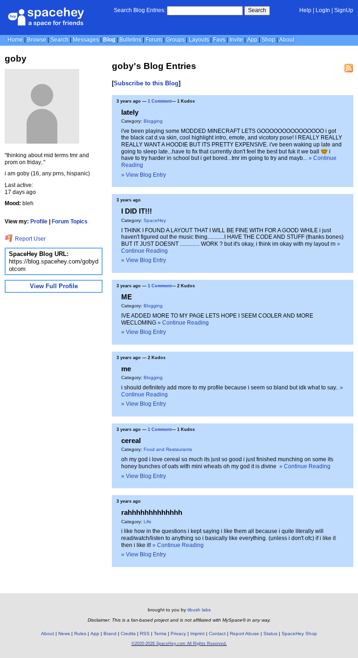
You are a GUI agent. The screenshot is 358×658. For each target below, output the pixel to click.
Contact (217, 633)
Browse (36, 39)
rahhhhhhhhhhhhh (151, 512)
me (126, 369)
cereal (131, 440)
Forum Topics (70, 221)
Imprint (197, 633)
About (286, 39)
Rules (80, 633)
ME (126, 297)
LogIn (323, 10)
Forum (153, 39)
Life (147, 521)
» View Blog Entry (143, 175)
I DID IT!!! (136, 211)
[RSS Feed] (348, 68)
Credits (128, 633)
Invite (236, 39)
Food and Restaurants (168, 449)
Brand (110, 633)
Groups (175, 39)
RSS (145, 633)
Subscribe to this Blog (146, 83)
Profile (39, 221)
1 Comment (160, 101)
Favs (219, 39)
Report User (30, 238)
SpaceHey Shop (299, 633)
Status (270, 633)
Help (305, 10)
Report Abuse (244, 633)
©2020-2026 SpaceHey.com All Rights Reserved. (179, 643)
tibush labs (199, 609)
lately (129, 112)
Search (257, 10)
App (252, 39)
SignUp (343, 10)
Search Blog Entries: (139, 10)
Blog (109, 39)
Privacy (178, 633)
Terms (160, 633)
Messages (86, 39)
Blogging (153, 121)
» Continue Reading (183, 322)
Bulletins (130, 39)
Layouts (199, 39)
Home (15, 39)
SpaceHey (155, 220)
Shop (268, 39)
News (64, 633)
